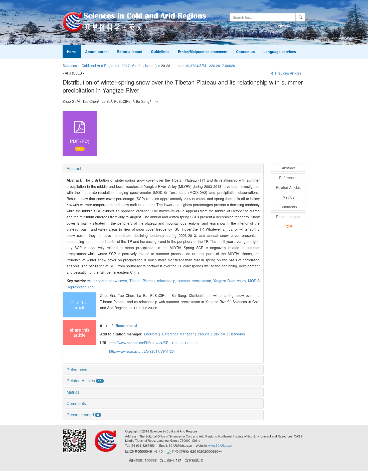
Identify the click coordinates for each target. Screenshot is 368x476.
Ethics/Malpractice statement (203, 51)
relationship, (167, 280)
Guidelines (160, 51)
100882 (151, 459)
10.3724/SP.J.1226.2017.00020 (210, 65)
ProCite (204, 333)
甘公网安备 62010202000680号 (196, 451)
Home (72, 51)
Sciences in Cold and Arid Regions (90, 65)
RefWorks (237, 333)
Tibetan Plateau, (143, 280)
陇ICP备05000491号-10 (146, 451)
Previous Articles (288, 73)
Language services (279, 51)
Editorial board (129, 51)
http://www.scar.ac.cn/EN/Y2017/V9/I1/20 (141, 351)
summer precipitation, (195, 280)
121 (179, 459)
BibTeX (219, 333)
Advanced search (291, 25)
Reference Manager (178, 333)
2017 (126, 65)
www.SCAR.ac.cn (220, 445)
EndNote (151, 333)
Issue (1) (152, 65)
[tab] (163, 168)
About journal (97, 51)
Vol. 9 (136, 65)
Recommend (126, 325)
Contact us (245, 51)
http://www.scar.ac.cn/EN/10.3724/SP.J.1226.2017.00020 (155, 342)
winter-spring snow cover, (108, 280)
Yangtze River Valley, (230, 280)
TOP (288, 226)
